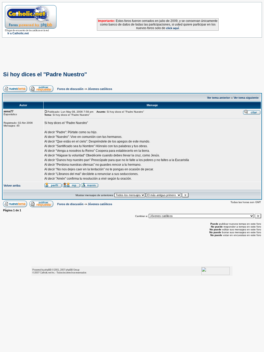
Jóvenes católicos (100, 88)
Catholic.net (45, 272)
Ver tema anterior (218, 97)
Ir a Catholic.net (18, 33)
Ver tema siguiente (246, 97)
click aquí (172, 28)
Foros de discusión (70, 88)
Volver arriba (12, 185)
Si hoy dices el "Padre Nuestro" (45, 74)
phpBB (47, 269)
